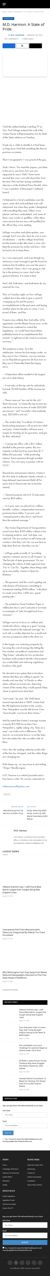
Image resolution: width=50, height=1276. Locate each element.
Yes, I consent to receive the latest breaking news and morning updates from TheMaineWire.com (22, 1140)
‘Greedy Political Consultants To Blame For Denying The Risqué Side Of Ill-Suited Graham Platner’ (32, 1082)
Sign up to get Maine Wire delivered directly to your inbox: (23, 1105)
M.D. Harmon (17, 35)
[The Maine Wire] (26, 4)
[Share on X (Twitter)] (22, 45)
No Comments (11, 39)
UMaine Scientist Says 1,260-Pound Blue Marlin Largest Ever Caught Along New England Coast (22, 889)
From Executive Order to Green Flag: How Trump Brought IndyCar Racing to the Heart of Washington (32, 1031)
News (10, 12)
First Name (6, 1110)
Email (5, 1121)
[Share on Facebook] (9, 45)
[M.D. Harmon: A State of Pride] (25, 64)
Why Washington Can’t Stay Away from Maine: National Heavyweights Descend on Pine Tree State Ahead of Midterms (25, 975)
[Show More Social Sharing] (45, 45)
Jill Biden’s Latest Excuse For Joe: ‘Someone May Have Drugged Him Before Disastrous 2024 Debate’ (33, 1064)
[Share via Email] (35, 45)
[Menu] (4, 4)
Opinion (7, 794)
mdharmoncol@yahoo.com (16, 786)
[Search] (46, 4)
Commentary (17, 12)
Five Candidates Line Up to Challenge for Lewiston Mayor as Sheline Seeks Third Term (33, 1048)
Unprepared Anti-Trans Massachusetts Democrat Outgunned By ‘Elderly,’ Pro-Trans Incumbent (24, 932)
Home (5, 12)
